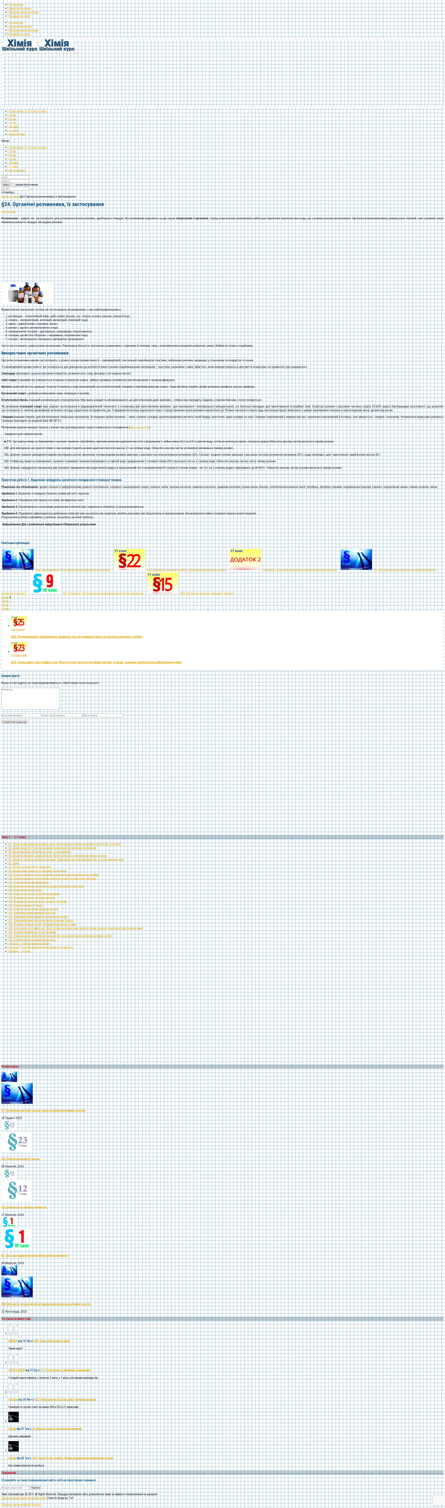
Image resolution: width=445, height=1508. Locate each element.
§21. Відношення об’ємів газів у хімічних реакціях (65, 1399)
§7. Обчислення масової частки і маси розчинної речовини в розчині (43, 1110)
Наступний (18, 629)
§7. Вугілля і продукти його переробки (29, 867)
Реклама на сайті (19, 16)
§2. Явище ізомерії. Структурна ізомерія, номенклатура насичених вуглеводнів (52, 848)
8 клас (12, 119)
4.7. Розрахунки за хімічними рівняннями (65, 1370)
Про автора (15, 4)
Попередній (19, 655)
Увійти (6, 184)
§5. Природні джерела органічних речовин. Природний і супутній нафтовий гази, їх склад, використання (66, 859)
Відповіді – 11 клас (19, 951)
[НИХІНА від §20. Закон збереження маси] (13, 1333)
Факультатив (16, 134)
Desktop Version (11, 1504)
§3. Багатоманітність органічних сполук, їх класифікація (39, 851)
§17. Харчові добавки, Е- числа (25, 905)
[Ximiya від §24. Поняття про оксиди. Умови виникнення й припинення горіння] (13, 1450)
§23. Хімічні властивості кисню (20, 1158)
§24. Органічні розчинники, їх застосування (32, 932)
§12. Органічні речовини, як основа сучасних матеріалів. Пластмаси (46, 886)
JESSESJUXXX (16, 1370)
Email (11, 211)
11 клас (13, 130)
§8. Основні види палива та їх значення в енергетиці (37, 871)
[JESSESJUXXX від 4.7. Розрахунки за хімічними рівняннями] (13, 1362)
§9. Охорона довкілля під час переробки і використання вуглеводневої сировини (53, 874)
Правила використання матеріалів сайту (23, 1498)
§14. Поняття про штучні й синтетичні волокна (34, 894)
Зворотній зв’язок (20, 8)
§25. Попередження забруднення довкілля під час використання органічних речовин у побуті (76, 637)
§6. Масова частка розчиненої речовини (57, 1428)
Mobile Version (32, 1504)
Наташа (13, 1399)
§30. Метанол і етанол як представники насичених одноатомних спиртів (45, 1304)
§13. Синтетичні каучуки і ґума (25, 890)
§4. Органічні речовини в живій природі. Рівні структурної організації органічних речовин (57, 855)
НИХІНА (13, 1341)
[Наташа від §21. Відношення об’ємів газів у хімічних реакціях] (13, 1392)
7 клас (12, 115)
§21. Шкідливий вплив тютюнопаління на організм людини (40, 920)
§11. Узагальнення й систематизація (28, 882)
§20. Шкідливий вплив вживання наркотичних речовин (38, 916)
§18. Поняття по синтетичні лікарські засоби (33, 909)
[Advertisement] (105, 82)
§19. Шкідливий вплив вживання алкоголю (31, 913)
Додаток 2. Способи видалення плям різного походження (40, 947)
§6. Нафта (13, 863)
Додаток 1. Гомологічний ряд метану (29, 943)
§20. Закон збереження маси (52, 1341)
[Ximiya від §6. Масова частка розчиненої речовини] (13, 1421)
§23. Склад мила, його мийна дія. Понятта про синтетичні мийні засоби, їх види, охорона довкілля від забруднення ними (96, 662)
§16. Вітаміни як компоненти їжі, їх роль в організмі (37, 901)
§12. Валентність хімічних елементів (24, 1207)
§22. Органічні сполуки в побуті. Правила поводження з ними (42, 924)
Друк (4, 211)
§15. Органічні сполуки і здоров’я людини (31, 897)
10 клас (13, 126)
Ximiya (12, 1428)
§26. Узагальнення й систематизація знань (32, 939)
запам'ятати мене (26, 184)
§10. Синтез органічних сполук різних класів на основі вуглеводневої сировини (52, 878)
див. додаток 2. (139, 427)
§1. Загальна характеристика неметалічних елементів (34, 1255)
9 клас (12, 122)
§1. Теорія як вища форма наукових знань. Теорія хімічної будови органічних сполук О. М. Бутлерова (64, 844)
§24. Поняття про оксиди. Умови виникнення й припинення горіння (72, 1458)
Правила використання (23, 12)
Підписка (35, 1487)
